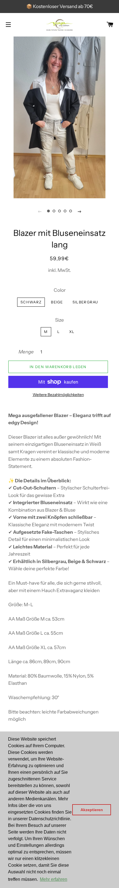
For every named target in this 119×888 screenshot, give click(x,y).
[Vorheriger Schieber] (39, 211)
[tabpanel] (59, 116)
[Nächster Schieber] (79, 211)
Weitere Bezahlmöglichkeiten (58, 394)
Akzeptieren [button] (92, 810)
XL (72, 331)
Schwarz (31, 302)
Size (59, 320)
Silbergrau (85, 302)
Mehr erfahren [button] (53, 879)
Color (60, 290)
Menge (26, 352)
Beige (57, 302)
